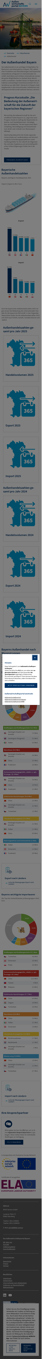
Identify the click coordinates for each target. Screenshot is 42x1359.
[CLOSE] (34, 657)
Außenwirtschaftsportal (13, 697)
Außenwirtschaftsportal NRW (14, 702)
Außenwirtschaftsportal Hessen (15, 699)
